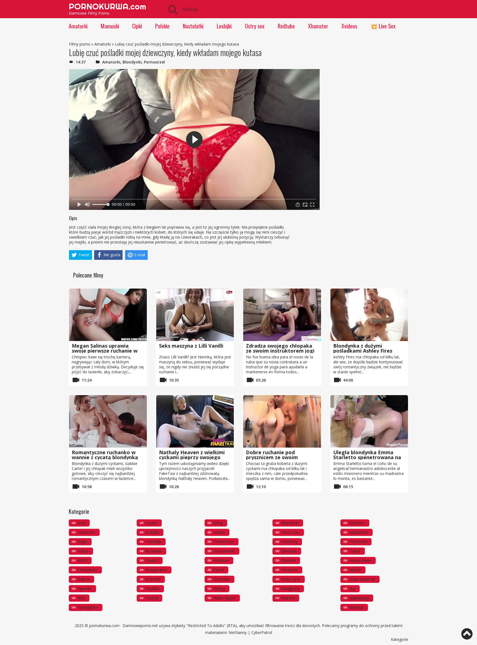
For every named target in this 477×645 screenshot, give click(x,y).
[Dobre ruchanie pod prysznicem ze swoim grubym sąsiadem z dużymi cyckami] (282, 421)
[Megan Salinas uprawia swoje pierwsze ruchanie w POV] (108, 315)
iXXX (81, 598)
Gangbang (290, 588)
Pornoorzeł (154, 62)
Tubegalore (88, 607)
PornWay (289, 541)
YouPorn (221, 560)
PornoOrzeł (223, 541)
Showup (356, 607)
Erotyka (152, 532)
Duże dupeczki (362, 579)
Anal (81, 522)
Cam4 (218, 569)
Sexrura (288, 598)
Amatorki (78, 26)
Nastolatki (193, 26)
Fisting (219, 588)
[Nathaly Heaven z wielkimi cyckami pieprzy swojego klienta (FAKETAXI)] (195, 421)
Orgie (82, 541)
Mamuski (110, 26)
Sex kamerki (224, 551)
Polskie (162, 26)
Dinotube (221, 579)
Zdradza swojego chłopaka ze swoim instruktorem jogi (280, 348)
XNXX (82, 560)
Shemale (289, 551)
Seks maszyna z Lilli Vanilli (191, 345)
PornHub (153, 541)
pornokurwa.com (104, 625)
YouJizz (151, 560)
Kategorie (399, 639)
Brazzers (357, 522)
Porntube (289, 569)
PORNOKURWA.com (107, 6)
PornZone (358, 541)
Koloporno (358, 532)
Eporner (85, 588)
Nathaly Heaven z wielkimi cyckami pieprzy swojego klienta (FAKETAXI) (192, 457)
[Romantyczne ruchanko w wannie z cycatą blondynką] (108, 421)
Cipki (137, 26)
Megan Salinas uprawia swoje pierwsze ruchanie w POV (104, 350)
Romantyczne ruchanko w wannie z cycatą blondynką (105, 455)
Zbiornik (288, 560)
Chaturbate (87, 569)
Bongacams (156, 569)
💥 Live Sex (383, 26)
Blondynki (132, 62)
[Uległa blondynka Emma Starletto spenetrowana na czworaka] (369, 421)
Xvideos (349, 26)
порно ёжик (360, 560)
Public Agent (224, 598)
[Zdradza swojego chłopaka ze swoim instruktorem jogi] (282, 315)
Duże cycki (290, 579)
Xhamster (318, 26)
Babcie (84, 579)
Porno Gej (290, 532)
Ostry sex (254, 26)
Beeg (218, 522)
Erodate (152, 588)
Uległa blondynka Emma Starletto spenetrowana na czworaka (367, 457)
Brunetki (152, 579)
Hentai (219, 532)
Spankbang (359, 598)
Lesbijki (224, 26)
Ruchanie (153, 551)
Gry (352, 588)
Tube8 (355, 551)
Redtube (286, 26)
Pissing (151, 598)
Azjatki (151, 522)
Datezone (86, 532)
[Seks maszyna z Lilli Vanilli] (195, 315)
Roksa (83, 551)
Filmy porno (79, 44)
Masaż (355, 569)
